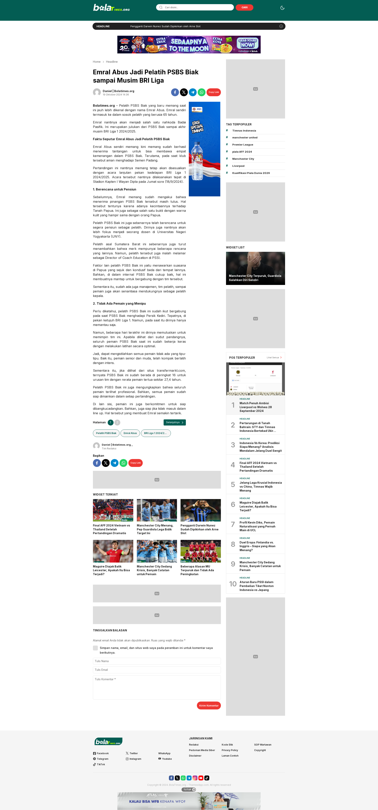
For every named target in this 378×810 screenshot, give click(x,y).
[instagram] (195, 777)
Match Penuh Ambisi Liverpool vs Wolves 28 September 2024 (256, 406)
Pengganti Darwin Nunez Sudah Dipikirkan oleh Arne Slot (137, 26)
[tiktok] (206, 777)
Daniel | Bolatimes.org (118, 91)
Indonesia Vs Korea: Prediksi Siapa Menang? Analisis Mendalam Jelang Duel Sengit (261, 446)
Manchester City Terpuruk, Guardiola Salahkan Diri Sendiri (255, 278)
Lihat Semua (273, 357)
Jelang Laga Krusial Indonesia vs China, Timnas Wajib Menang (261, 486)
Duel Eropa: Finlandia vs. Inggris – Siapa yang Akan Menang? (257, 546)
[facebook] (175, 92)
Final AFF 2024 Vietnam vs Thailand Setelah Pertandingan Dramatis (111, 529)
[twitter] (184, 92)
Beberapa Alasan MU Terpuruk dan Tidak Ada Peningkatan (197, 570)
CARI (245, 7)
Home (97, 61)
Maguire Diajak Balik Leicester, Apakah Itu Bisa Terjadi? (111, 570)
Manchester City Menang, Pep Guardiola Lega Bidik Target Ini (155, 529)
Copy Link (214, 92)
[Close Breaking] (281, 26)
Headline (112, 61)
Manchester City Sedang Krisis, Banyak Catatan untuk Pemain (154, 570)
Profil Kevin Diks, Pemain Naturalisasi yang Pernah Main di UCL (257, 526)
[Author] (97, 92)
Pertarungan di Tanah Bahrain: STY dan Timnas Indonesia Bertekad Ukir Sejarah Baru (257, 427)
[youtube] (200, 777)
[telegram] (193, 92)
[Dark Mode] (282, 7)
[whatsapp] (202, 92)
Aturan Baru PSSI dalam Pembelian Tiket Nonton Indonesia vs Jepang (257, 585)
